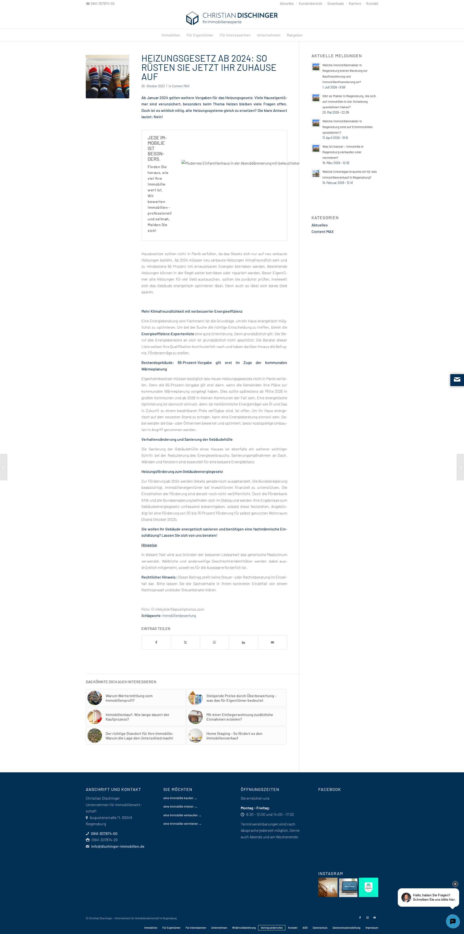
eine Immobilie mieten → (180, 806)
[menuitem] (287, 3)
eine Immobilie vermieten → (182, 823)
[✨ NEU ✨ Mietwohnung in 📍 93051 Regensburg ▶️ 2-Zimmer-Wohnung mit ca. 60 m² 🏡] (328, 887)
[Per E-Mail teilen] (272, 642)
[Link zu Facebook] (360, 917)
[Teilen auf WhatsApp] (214, 642)
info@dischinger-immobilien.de (118, 846)
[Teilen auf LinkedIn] (243, 642)
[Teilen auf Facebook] (156, 642)
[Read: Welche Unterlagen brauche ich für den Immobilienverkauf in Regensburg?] (316, 173)
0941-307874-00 (103, 3)
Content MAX (180, 86)
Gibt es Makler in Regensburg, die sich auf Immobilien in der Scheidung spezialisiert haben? (349, 101)
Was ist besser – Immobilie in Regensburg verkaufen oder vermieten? (342, 151)
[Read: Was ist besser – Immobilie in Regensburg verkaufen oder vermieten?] (316, 148)
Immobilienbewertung (179, 616)
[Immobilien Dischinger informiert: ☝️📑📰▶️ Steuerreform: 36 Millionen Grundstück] (348, 887)
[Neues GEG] (107, 76)
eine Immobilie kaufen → (180, 798)
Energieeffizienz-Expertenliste (167, 333)
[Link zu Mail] (374, 917)
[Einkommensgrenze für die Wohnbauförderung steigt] (3, 467)
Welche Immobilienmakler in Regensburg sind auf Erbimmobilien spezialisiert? (347, 126)
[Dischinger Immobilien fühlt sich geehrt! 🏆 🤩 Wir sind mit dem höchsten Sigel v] (368, 887)
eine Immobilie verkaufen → (182, 815)
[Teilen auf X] (185, 642)
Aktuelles (320, 225)
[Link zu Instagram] (367, 917)
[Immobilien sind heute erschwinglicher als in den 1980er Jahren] (460, 467)
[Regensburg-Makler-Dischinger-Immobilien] (232, 18)
